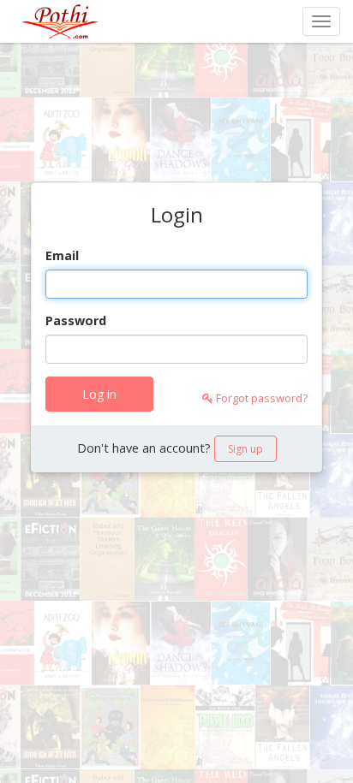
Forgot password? (260, 398)
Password (75, 320)
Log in (99, 394)
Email (62, 255)
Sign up (245, 449)
